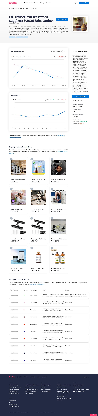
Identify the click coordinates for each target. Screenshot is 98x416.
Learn (48, 3)
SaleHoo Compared (45, 391)
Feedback (93, 415)
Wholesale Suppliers (14, 393)
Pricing (42, 3)
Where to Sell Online (62, 389)
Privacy (52, 411)
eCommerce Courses (14, 389)
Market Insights (13, 8)
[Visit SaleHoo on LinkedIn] (76, 391)
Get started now (84, 3)
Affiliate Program (13, 404)
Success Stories (34, 3)
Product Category (78, 104)
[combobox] (56, 51)
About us (11, 402)
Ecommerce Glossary (46, 389)
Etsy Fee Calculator (29, 393)
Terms (49, 411)
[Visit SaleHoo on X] (83, 391)
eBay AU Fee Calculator (30, 391)
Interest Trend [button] (27, 56)
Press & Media (43, 411)
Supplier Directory (13, 385)
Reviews (33, 377)
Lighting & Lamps (24, 8)
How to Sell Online (61, 387)
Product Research (13, 391)
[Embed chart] (64, 52)
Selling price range (78, 114)
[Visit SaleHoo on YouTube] (81, 391)
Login (75, 3)
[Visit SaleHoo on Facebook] (74, 391)
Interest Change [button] (16, 56)
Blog (38, 377)
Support (44, 377)
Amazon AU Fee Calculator (31, 389)
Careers (37, 411)
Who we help (23, 3)
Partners (43, 387)
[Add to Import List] (11, 159)
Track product (62, 19)
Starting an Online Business (64, 385)
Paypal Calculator (29, 387)
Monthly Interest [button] (16, 99)
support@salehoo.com (78, 385)
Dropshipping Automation (15, 387)
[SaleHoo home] (12, 377)
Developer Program (46, 385)
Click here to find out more (37, 284)
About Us (19, 377)
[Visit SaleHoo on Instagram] (79, 391)
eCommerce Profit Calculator (32, 385)
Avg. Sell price (77, 109)
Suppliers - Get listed (14, 406)
